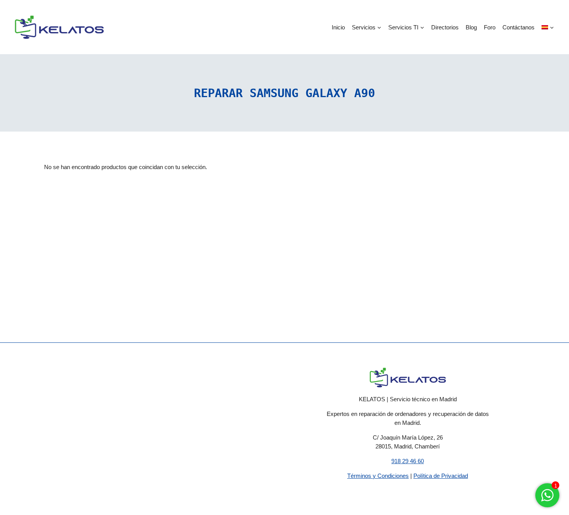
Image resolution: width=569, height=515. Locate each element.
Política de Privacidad (440, 475)
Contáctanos (518, 27)
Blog (471, 27)
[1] (547, 499)
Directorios (445, 27)
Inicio (338, 27)
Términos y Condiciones (378, 475)
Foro (489, 27)
